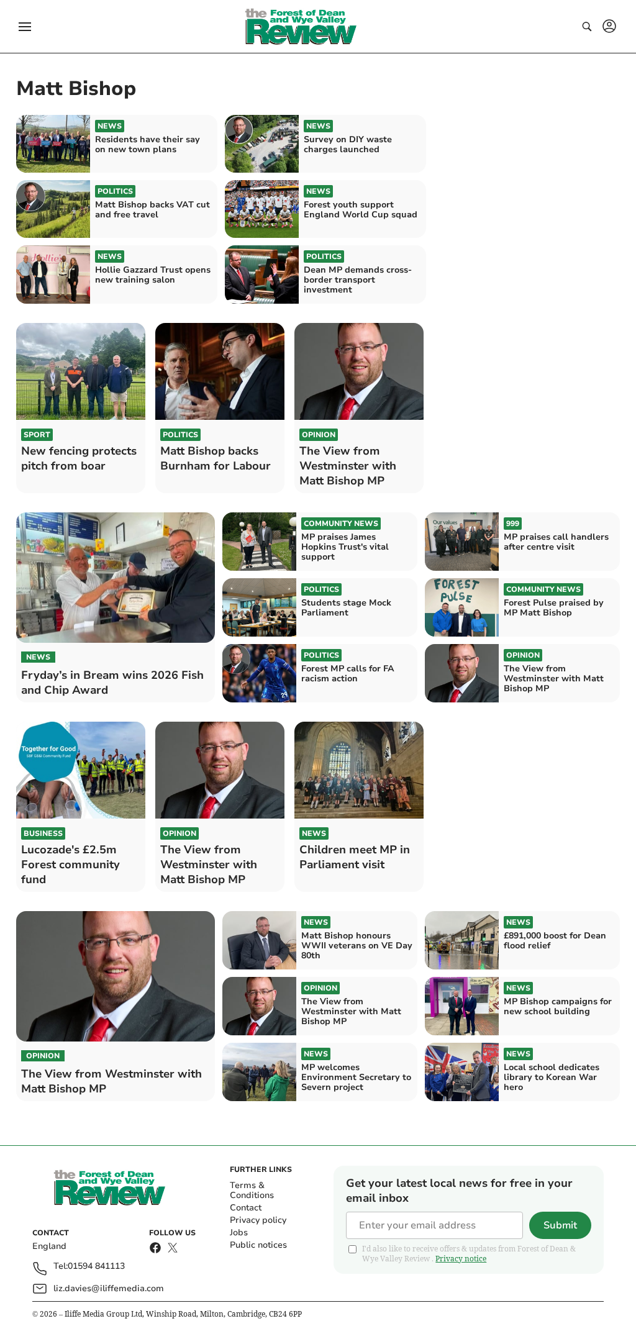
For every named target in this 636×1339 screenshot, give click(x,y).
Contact (245, 1208)
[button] (25, 27)
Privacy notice (460, 1258)
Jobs (239, 1232)
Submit (560, 1225)
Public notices (258, 1245)
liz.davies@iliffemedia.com (108, 1288)
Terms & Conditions (252, 1190)
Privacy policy (258, 1220)
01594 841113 (96, 1266)
